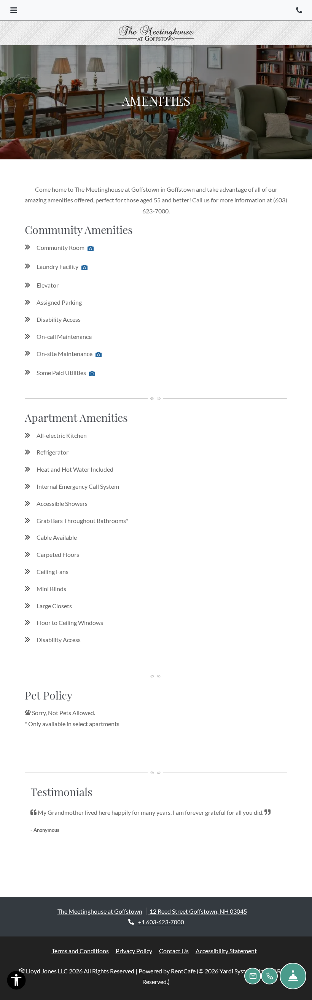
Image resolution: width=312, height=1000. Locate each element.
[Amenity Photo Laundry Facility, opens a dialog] (84, 267)
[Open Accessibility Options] (16, 982)
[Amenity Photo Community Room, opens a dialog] (91, 248)
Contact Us (174, 950)
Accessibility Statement (226, 950)
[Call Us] (269, 976)
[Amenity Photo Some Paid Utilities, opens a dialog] (92, 373)
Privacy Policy (134, 950)
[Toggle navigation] (13, 10)
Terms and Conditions (80, 950)
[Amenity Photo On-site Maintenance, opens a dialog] (98, 354)
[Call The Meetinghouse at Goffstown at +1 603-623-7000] (299, 10)
